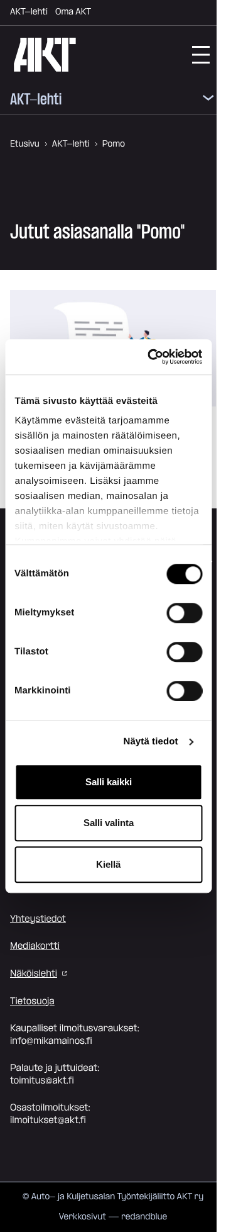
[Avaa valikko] (208, 100)
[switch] (184, 613)
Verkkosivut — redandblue (113, 1217)
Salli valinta (108, 822)
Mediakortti (35, 946)
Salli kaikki (108, 781)
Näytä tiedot (151, 741)
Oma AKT (73, 12)
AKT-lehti (29, 12)
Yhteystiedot (38, 919)
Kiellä (108, 864)
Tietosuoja (32, 1001)
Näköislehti (33, 974)
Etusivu (25, 144)
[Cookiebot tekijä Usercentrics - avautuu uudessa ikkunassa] (151, 357)
